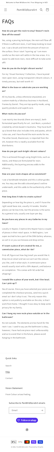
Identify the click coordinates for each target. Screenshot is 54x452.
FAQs (8, 372)
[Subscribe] (42, 410)
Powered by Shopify (36, 447)
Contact (9, 378)
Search (9, 365)
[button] (5, 10)
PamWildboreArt (22, 447)
